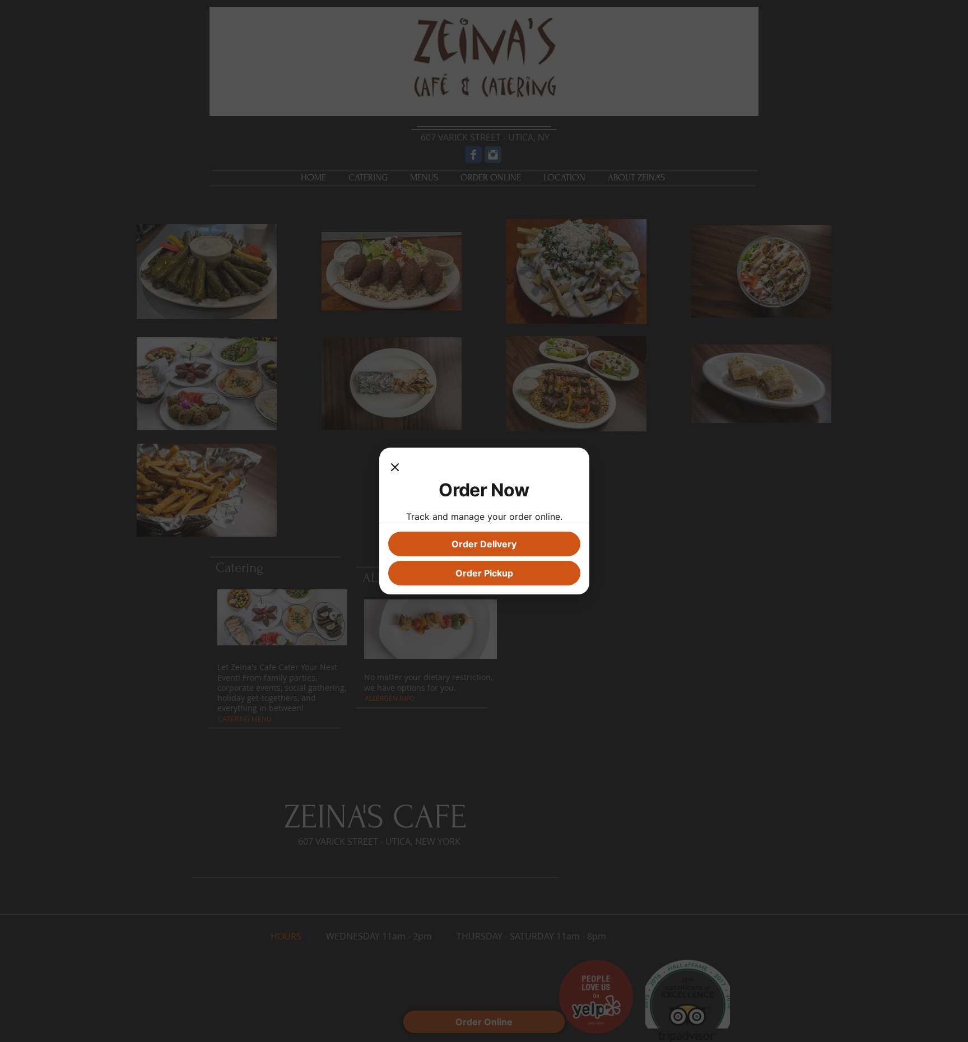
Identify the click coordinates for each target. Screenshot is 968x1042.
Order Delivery (484, 544)
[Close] (395, 468)
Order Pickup (484, 573)
